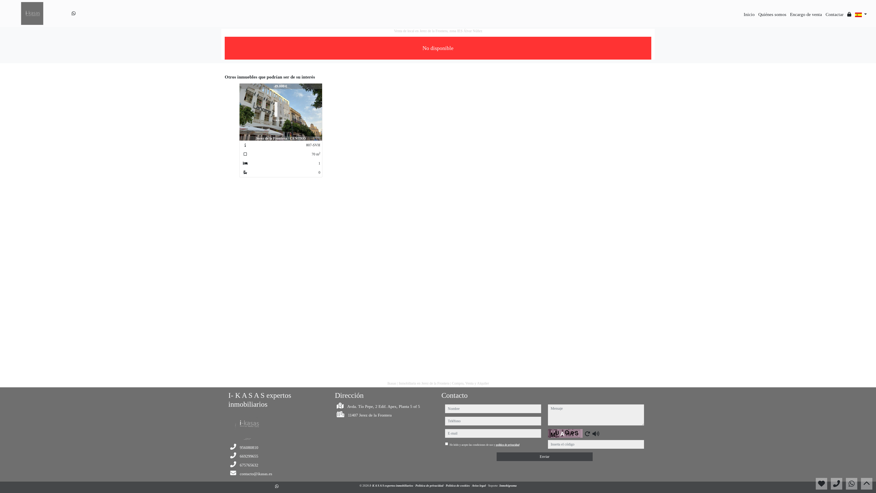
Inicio (749, 14)
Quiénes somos (772, 14)
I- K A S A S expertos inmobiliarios (392, 485)
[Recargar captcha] (587, 433)
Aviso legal (479, 485)
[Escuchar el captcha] (596, 433)
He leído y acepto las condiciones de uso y (484, 444)
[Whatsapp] (74, 13)
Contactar (835, 14)
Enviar (544, 457)
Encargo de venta (806, 14)
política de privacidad (507, 444)
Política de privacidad (429, 485)
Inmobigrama (508, 485)
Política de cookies (458, 485)
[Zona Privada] (849, 14)
